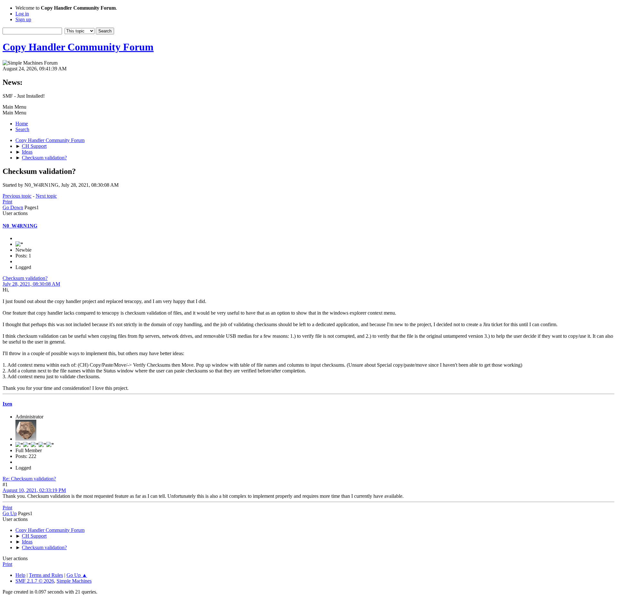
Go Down (13, 207)
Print (7, 201)
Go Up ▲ (77, 575)
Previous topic (17, 196)
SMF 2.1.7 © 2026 (34, 581)
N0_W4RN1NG (20, 225)
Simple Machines (74, 581)
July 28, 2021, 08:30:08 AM (31, 284)
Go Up (10, 513)
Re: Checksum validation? (29, 478)
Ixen (7, 404)
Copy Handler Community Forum (78, 47)
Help (20, 575)
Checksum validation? (25, 278)
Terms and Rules (46, 575)
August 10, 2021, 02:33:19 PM (34, 490)
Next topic (46, 196)
